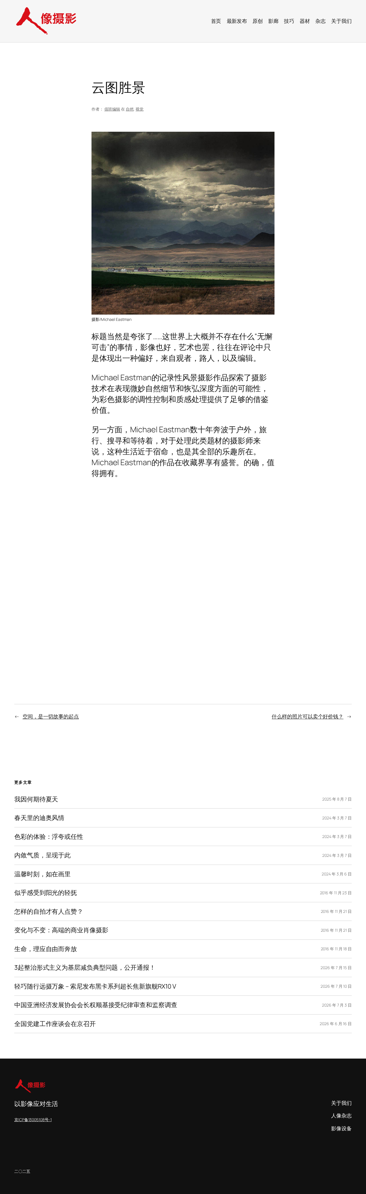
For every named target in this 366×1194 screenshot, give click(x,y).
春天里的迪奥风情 (39, 817)
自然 (130, 109)
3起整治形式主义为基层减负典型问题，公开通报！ (85, 967)
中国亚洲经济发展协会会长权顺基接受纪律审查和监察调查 (95, 1004)
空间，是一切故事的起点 (51, 716)
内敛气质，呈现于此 (42, 855)
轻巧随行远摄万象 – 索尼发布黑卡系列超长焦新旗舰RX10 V (95, 986)
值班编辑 (112, 109)
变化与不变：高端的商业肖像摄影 (61, 930)
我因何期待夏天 (36, 799)
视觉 (140, 109)
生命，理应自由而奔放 (45, 948)
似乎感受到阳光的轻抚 (45, 892)
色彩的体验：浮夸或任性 (48, 836)
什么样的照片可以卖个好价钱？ (307, 716)
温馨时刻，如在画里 (42, 874)
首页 (216, 20)
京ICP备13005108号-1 (32, 1119)
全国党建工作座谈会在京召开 (55, 1023)
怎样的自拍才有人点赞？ (48, 911)
